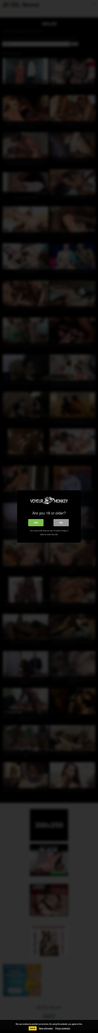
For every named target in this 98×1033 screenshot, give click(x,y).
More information (46, 1028)
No (61, 522)
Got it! (32, 1028)
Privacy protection (62, 1028)
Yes (36, 522)
